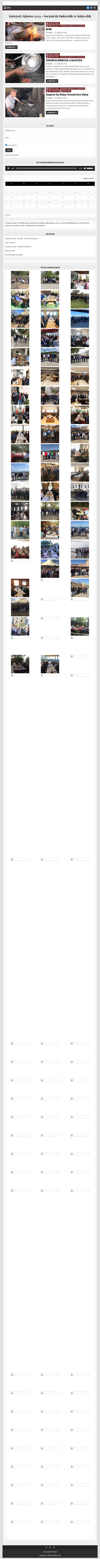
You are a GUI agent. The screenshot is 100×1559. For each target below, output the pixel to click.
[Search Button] (94, 7)
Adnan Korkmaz (53, 23)
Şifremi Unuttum (11, 155)
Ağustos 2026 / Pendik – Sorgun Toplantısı (21, 238)
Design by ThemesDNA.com (50, 1555)
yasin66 (50, 32)
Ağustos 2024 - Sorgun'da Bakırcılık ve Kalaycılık (66, 26)
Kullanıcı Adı (10, 130)
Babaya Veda (10, 251)
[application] (50, 168)
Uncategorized (53, 91)
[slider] (90, 168)
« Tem (7, 215)
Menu (8, 8)
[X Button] (87, 7)
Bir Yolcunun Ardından (14, 255)
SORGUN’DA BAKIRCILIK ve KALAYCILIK (64, 60)
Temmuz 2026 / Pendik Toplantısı (18, 247)
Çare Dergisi (10, 243)
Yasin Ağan (66, 91)
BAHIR (49, 29)
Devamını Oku (12, 47)
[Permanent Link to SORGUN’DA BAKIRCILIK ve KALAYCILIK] (25, 68)
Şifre (7, 138)
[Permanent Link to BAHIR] (25, 31)
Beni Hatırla (12, 145)
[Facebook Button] (91, 7)
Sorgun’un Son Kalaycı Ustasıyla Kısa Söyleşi (67, 94)
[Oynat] (8, 168)
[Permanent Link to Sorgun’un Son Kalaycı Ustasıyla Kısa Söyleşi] (25, 102)
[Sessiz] (85, 168)
